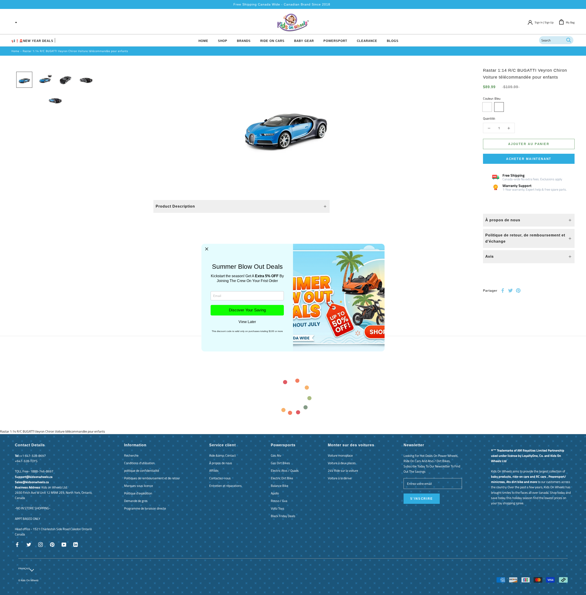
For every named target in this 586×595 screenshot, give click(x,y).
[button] (207, 249)
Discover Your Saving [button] (247, 310)
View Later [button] (247, 322)
